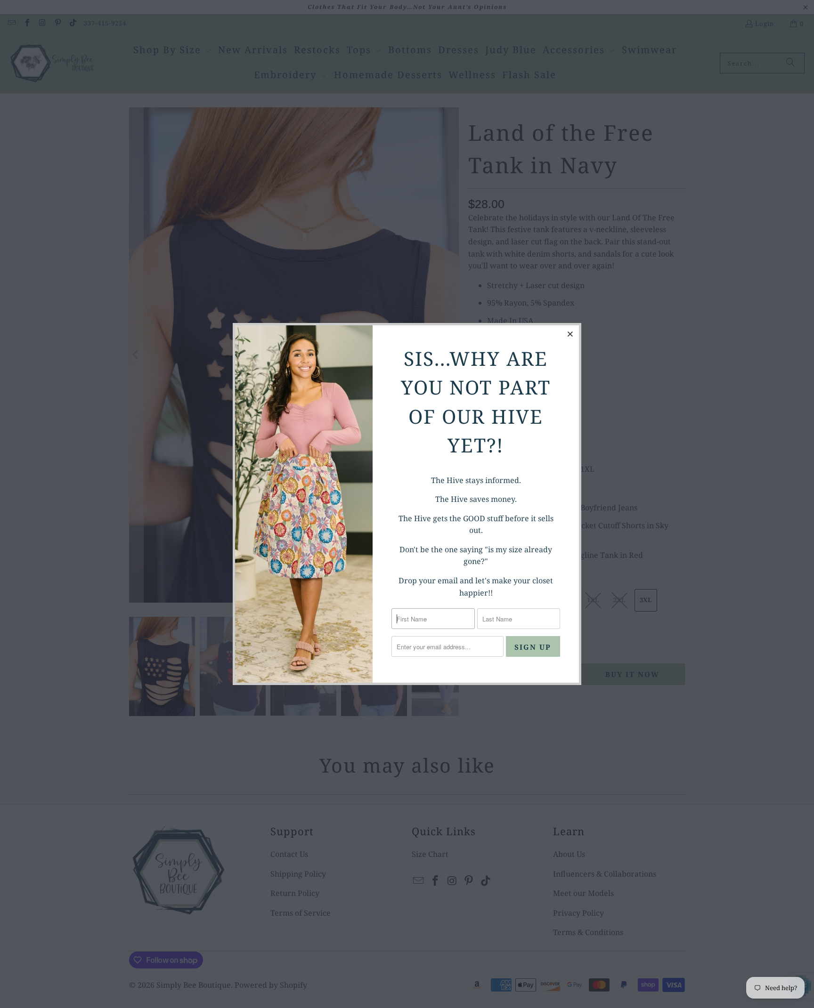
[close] (570, 333)
